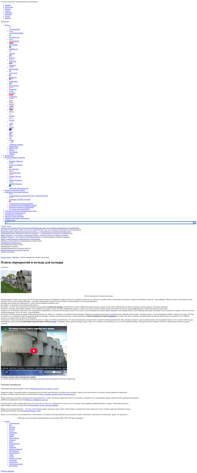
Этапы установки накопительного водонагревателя (57, 394)
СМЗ (10, 132)
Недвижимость (14, 453)
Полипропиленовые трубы (31, 411)
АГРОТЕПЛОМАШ (16, 33)
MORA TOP (13, 148)
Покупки (15, 257)
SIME (11, 124)
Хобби (11, 436)
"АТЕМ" (12, 53)
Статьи (7, 16)
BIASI (11, 108)
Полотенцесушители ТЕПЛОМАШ (21, 207)
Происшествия (14, 443)
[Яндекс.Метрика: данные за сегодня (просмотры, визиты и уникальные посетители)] (7, 471)
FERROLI (12, 65)
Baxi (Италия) (14, 86)
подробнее (112, 316)
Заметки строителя (15, 449)
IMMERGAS (13, 49)
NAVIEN (12, 93)
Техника (12, 429)
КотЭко (11, 120)
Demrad (11, 150)
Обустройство (14, 451)
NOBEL (12, 116)
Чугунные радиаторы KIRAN (19, 209)
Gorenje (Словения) (16, 165)
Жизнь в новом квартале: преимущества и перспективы (20, 239)
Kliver (11, 136)
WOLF (11, 111)
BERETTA (13, 77)
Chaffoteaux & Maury (16, 144)
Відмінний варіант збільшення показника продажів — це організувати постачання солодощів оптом (36, 232)
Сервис (7, 11)
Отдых (11, 456)
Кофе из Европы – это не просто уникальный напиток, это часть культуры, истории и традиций (34, 235)
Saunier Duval (13, 146)
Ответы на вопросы (16, 464)
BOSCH (12, 58)
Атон (11, 100)
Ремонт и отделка (15, 458)
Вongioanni (13, 89)
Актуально (13, 460)
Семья (11, 455)
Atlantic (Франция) (15, 180)
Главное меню (6, 257)
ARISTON (12, 61)
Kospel (11, 140)
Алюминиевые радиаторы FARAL (21, 203)
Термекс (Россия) (15, 176)
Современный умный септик (11, 243)
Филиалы (8, 14)
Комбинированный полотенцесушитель (15, 250)
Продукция (9, 7)
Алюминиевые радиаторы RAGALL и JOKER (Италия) (28, 196)
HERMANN (13, 45)
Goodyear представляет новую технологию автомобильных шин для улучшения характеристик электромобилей (40, 228)
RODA (11, 104)
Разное (7, 421)
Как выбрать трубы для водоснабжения (44, 405)
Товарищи (8, 12)
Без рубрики (13, 466)
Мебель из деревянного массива (36, 400)
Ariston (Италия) (14, 173)
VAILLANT (13, 73)
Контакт (8, 18)
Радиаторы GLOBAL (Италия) (19, 199)
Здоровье (12, 440)
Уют (10, 425)
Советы (11, 434)
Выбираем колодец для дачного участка (44, 389)
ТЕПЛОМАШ (14, 41)
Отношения (13, 462)
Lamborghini (13, 81)
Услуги (11, 431)
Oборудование (14, 438)
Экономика (13, 432)
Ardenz (11, 127)
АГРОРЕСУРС (14, 37)
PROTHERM (13, 69)
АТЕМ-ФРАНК (14, 29)
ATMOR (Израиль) (15, 184)
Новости (8, 9)
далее (185, 314)
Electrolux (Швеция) (16, 161)
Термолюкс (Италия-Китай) (18, 188)
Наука (11, 442)
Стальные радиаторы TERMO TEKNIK (23, 205)
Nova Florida (13, 152)
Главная (7, 5)
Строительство (14, 423)
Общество (12, 447)
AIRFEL (12, 154)
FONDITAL (13, 97)
